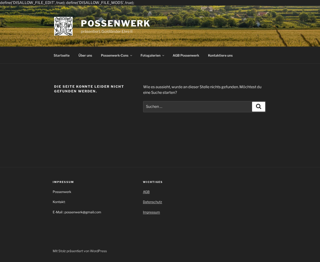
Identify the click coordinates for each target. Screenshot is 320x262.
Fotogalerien (150, 55)
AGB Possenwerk (186, 55)
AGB (146, 192)
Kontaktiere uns (220, 55)
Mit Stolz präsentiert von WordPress (80, 251)
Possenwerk (116, 23)
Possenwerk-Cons (114, 55)
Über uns (85, 55)
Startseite (62, 55)
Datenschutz (152, 202)
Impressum (151, 212)
